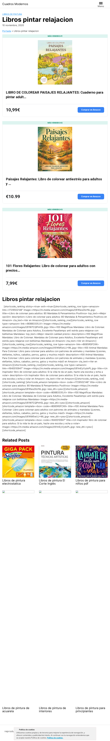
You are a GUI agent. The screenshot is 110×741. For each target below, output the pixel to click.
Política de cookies (55, 738)
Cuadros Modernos (15, 4)
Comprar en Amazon (91, 110)
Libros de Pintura (12, 14)
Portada (6, 31)
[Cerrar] (94, 730)
